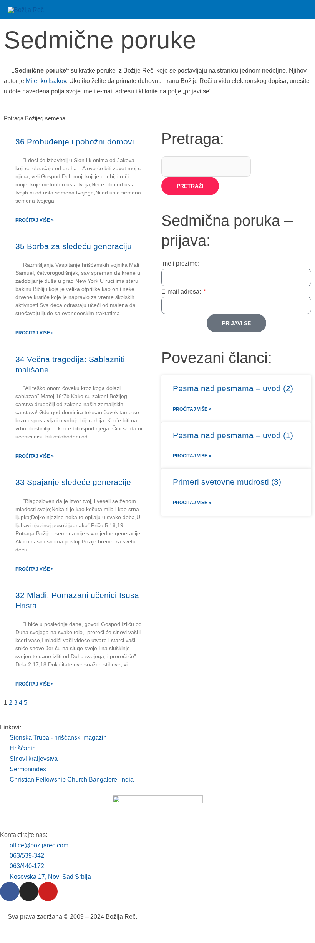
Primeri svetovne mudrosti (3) (227, 481)
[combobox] (206, 166)
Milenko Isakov (46, 81)
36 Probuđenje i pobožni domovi (74, 141)
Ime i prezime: (180, 263)
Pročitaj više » (34, 220)
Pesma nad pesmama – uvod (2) (233, 388)
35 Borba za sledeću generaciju (73, 246)
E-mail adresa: (181, 291)
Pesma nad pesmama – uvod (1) (233, 435)
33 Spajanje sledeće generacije (73, 482)
